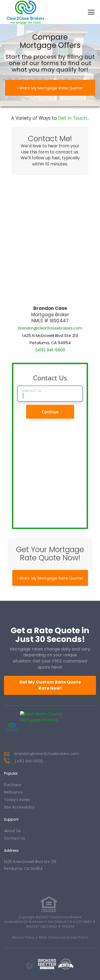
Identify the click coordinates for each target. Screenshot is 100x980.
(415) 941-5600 (50, 350)
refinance (13, 792)
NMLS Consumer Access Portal (63, 937)
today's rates (17, 799)
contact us (14, 838)
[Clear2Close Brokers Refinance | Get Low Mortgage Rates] (12, 727)
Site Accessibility (19, 807)
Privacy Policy (23, 937)
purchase (12, 784)
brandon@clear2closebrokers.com (50, 328)
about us (12, 830)
